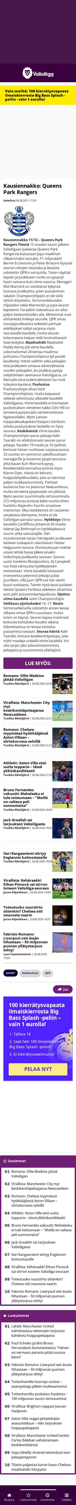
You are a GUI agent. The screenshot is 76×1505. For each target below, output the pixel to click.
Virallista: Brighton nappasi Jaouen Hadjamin (38, 1408)
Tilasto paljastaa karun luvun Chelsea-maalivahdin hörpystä (41, 1467)
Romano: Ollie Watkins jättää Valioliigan (23, 677)
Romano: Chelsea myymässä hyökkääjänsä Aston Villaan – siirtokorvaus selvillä (25, 735)
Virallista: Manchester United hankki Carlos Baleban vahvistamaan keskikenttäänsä (40, 1440)
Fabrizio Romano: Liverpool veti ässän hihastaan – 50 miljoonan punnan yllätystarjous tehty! (25, 942)
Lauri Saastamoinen (17, 954)
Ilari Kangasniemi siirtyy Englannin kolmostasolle (25, 855)
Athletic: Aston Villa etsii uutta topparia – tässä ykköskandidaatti (24, 766)
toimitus (9, 200)
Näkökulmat (30, 973)
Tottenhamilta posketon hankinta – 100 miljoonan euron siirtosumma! (39, 1396)
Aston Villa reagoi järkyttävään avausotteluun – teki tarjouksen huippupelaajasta (36, 1423)
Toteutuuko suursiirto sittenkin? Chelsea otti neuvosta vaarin (23, 911)
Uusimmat (17, 1161)
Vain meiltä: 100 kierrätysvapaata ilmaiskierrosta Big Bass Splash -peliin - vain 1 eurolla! (37, 95)
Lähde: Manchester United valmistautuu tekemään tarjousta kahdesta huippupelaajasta (38, 1331)
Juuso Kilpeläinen (15, 892)
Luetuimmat (18, 1315)
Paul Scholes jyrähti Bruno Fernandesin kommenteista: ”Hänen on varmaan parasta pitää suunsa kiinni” (40, 1350)
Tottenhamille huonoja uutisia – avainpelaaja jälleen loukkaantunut (39, 1384)
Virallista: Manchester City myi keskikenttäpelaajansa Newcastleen (26, 708)
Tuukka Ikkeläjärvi (16, 683)
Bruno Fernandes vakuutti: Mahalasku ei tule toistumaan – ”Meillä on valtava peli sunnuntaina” (25, 797)
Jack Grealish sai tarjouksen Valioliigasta (24, 821)
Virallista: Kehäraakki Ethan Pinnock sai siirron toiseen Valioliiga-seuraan (26, 884)
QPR (47, 973)
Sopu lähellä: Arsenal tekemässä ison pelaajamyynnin (40, 1454)
